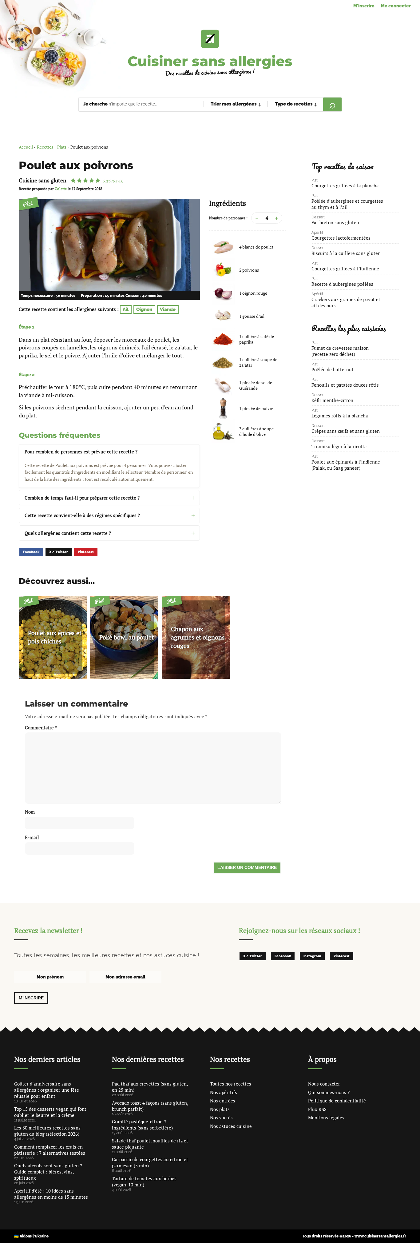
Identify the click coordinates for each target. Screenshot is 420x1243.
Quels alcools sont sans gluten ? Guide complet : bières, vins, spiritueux (48, 1171)
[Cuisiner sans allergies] (210, 39)
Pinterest (86, 552)
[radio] (73, 180)
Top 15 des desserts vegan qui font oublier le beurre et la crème (50, 1112)
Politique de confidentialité (337, 1101)
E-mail (32, 837)
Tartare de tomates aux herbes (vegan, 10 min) (144, 1181)
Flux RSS (317, 1109)
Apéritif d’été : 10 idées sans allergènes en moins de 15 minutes (51, 1194)
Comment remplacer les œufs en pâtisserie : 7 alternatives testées (49, 1150)
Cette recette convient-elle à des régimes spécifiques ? (82, 515)
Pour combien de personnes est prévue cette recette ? (81, 451)
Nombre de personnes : (228, 218)
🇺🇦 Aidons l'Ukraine (31, 1236)
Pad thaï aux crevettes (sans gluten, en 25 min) (150, 1087)
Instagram (312, 956)
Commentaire (41, 727)
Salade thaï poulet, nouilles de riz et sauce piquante (150, 1143)
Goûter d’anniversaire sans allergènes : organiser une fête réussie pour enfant (46, 1090)
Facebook (31, 552)
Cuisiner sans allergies (210, 61)
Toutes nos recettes (230, 1084)
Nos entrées (222, 1101)
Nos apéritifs (223, 1092)
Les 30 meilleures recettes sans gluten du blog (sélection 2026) (47, 1131)
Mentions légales (326, 1117)
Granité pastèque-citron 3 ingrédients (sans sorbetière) (142, 1124)
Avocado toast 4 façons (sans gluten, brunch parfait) (150, 1106)
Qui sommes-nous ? (329, 1092)
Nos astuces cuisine (231, 1126)
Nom (30, 812)
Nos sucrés (221, 1117)
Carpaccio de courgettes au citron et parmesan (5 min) (150, 1162)
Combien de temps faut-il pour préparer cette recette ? (82, 498)
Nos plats (220, 1109)
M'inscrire (363, 5)
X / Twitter (58, 552)
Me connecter (396, 5)
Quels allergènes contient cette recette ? (68, 533)
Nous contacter (324, 1084)
